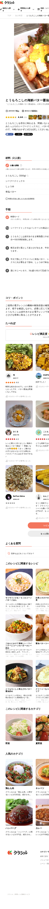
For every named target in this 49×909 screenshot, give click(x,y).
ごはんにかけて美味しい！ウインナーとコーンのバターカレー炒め (19, 645)
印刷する (29, 134)
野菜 (8, 743)
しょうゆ (10, 186)
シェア (11, 134)
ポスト (20, 134)
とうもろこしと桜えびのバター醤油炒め (19, 690)
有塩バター (11, 191)
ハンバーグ (11, 828)
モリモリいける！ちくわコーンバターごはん (19, 599)
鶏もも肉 (10, 788)
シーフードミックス (15, 181)
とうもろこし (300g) (16, 175)
